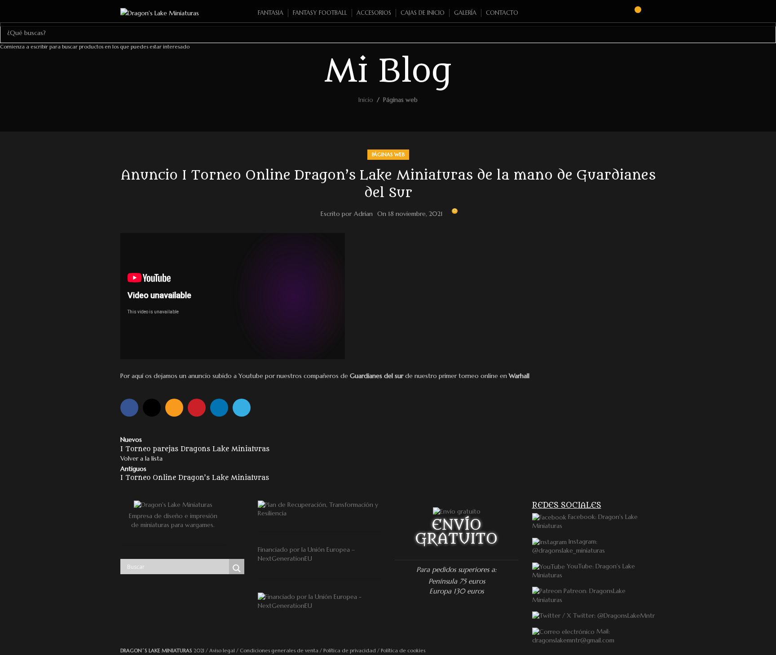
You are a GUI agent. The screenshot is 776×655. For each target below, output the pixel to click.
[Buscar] (617, 13)
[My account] (652, 13)
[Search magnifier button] (236, 568)
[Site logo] (159, 13)
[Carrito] (634, 13)
